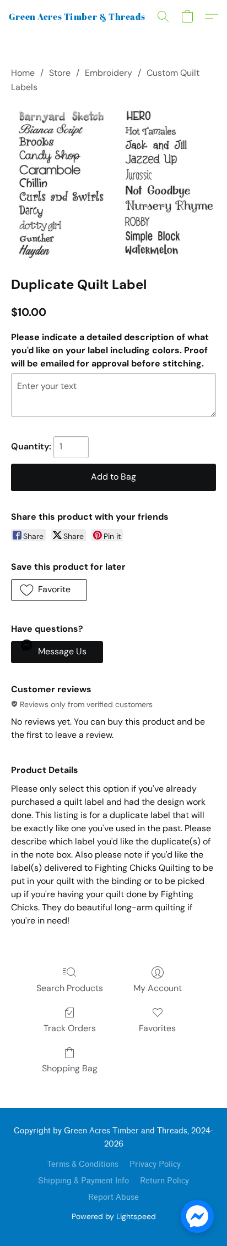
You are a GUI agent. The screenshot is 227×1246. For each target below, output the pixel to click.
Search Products (69, 988)
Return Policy (164, 1181)
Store (60, 73)
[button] (78, 16)
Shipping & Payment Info (83, 1181)
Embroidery (108, 73)
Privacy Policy (155, 1164)
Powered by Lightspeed (114, 1216)
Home (23, 73)
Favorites (157, 1028)
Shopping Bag (70, 1068)
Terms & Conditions (82, 1164)
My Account (157, 988)
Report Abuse (113, 1197)
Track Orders (70, 1028)
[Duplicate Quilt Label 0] (113, 182)
